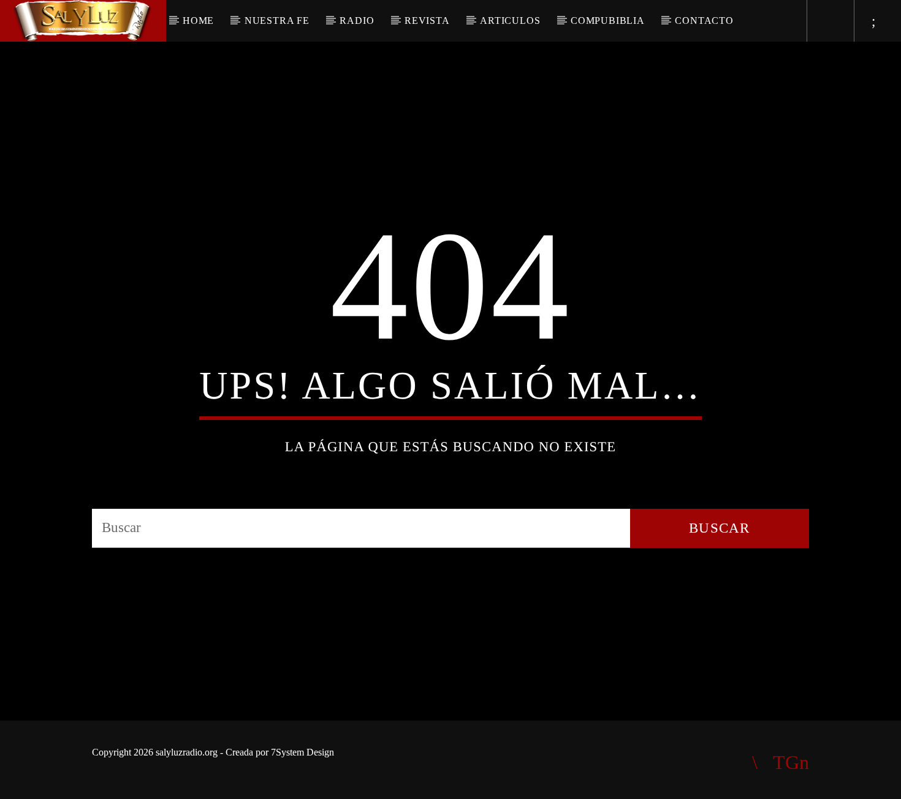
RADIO (357, 20)
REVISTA (427, 20)
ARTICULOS (510, 20)
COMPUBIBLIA (608, 20)
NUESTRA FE (277, 20)
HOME (198, 20)
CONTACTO (704, 20)
